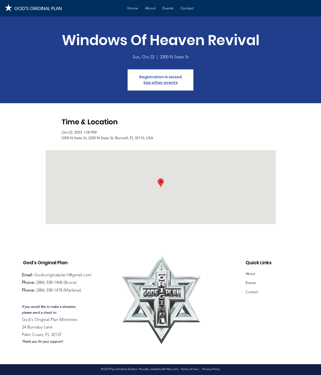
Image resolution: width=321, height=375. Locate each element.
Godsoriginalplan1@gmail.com (62, 274)
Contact (252, 292)
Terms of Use (189, 369)
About (250, 273)
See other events (160, 82)
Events (251, 282)
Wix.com (172, 369)
